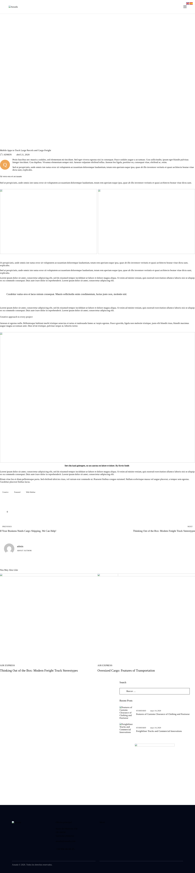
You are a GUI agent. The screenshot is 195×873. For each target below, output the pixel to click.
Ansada (15, 865)
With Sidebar (30, 492)
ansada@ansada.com (65, 841)
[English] (188, 3)
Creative (5, 492)
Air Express (7, 145)
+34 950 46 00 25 (65, 849)
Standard (141, 711)
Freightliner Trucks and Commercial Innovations (159, 731)
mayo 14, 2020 (155, 711)
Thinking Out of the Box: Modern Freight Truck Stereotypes (39, 670)
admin (20, 546)
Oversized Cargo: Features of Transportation (126, 670)
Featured (17, 492)
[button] (4, 512)
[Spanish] (191, 3)
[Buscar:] (155, 691)
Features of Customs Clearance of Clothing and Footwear (163, 714)
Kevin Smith (124, 466)
